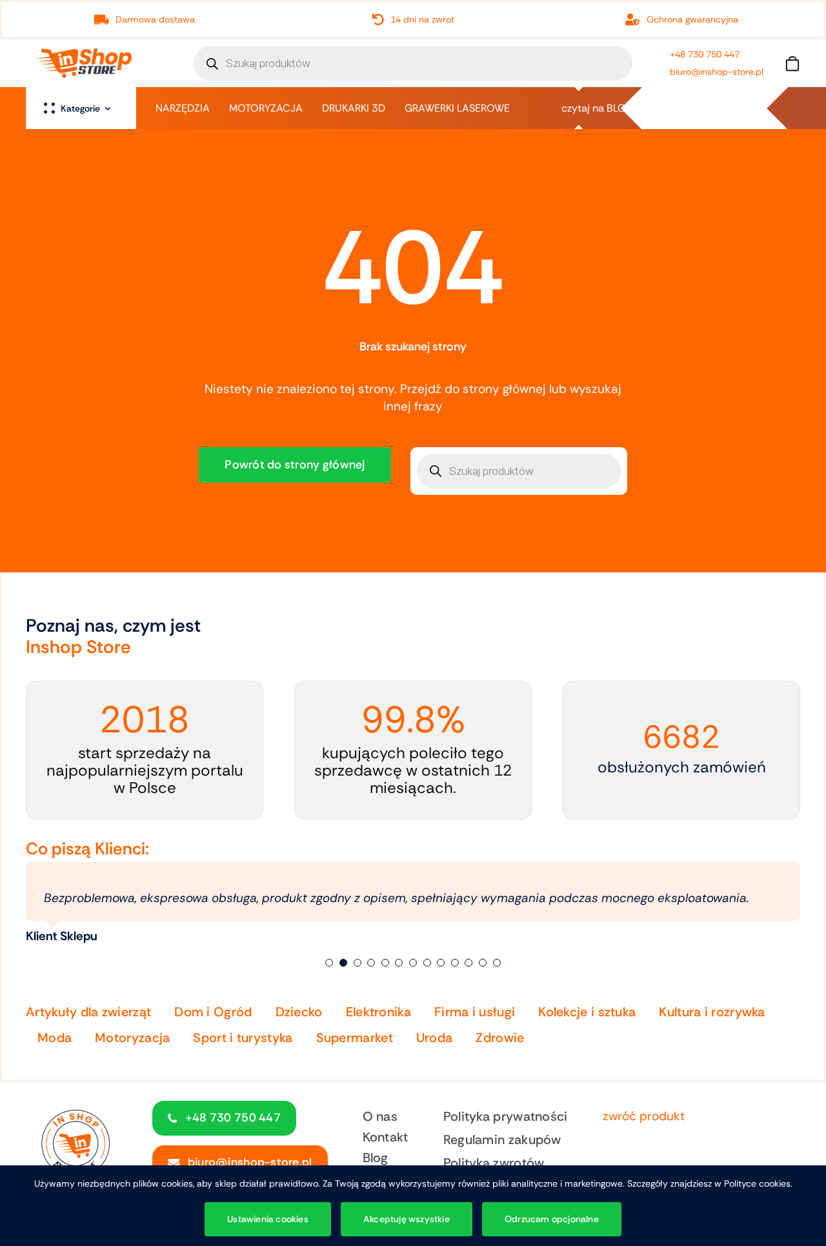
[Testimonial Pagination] (329, 963)
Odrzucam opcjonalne (552, 1219)
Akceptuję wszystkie (406, 1219)
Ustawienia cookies (267, 1219)
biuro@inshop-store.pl (716, 71)
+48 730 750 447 (705, 54)
